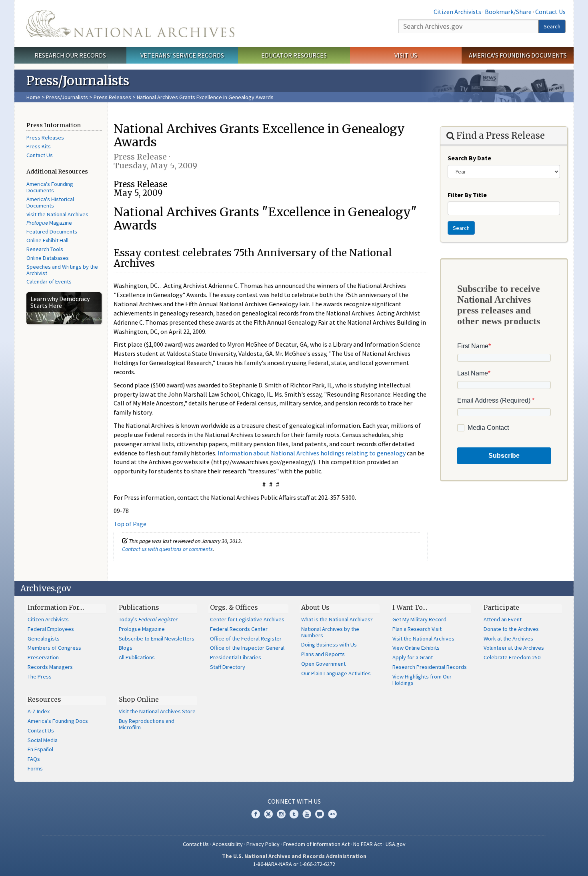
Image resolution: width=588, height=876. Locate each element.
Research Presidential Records (429, 666)
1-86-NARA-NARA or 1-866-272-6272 (294, 864)
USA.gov (396, 844)
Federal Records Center (239, 629)
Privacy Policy (263, 844)
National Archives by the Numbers (330, 632)
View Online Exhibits (416, 647)
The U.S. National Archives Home (130, 23)
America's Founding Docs (58, 720)
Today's (148, 619)
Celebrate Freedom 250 (512, 657)
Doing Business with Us (329, 644)
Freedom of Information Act (316, 844)
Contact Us (550, 12)
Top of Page (130, 524)
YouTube (307, 814)
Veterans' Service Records (182, 55)
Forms (35, 768)
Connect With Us (294, 801)
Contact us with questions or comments (167, 549)
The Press (40, 676)
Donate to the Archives (511, 629)
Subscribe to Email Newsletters (156, 638)
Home (33, 97)
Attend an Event (503, 619)
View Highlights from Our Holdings (422, 679)
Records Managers (50, 666)
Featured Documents (51, 231)
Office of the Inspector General (247, 647)
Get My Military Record (419, 619)
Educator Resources (294, 55)
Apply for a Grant (412, 657)
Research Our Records (70, 55)
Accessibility (227, 844)
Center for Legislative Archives (247, 619)
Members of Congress (54, 647)
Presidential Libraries (235, 657)
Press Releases (112, 97)
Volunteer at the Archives (514, 647)
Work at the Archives (508, 638)
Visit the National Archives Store (157, 711)
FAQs (34, 758)
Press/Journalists (67, 97)
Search (552, 26)
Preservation (43, 657)
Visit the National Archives (57, 214)
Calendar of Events (49, 281)
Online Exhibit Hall (47, 240)
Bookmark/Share (508, 12)
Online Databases (47, 257)
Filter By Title (467, 195)
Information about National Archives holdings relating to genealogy (312, 453)
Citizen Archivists (457, 12)
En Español (40, 749)
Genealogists (44, 638)
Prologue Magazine (142, 629)
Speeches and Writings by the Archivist (62, 270)
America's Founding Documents (518, 55)
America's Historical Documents (50, 202)
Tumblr (294, 814)
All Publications (137, 657)
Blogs (125, 647)
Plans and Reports (323, 654)
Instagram (281, 814)
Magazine (49, 222)
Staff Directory (227, 666)
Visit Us (405, 55)
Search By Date (469, 158)
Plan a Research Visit (417, 629)
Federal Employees (51, 629)
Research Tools (44, 249)
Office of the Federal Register (246, 638)
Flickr (332, 814)
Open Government (323, 663)
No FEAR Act (367, 844)
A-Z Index (39, 711)
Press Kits (38, 146)
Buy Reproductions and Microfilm (146, 724)
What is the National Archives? (337, 619)
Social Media (43, 740)
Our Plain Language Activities (336, 673)
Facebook (255, 814)
